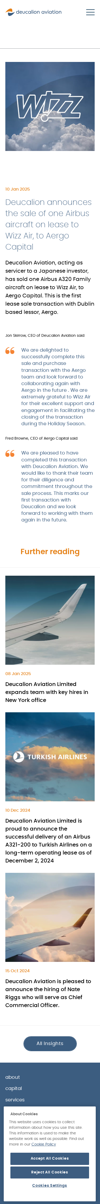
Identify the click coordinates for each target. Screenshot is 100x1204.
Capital (13, 1088)
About (12, 1077)
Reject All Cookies (49, 1172)
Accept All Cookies (50, 1158)
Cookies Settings (49, 1186)
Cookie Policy (43, 1144)
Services (15, 1100)
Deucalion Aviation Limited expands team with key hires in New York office (46, 692)
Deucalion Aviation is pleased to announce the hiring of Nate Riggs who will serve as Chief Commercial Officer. (48, 993)
